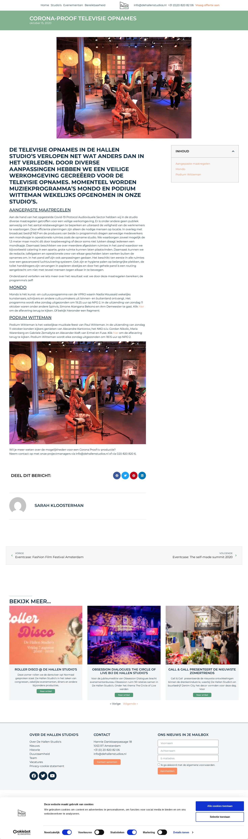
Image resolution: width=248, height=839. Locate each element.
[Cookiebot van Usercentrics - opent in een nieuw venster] (22, 832)
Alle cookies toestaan (219, 806)
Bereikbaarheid (95, 5)
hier (141, 306)
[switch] (99, 832)
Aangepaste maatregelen (193, 163)
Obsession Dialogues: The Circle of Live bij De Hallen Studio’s (124, 671)
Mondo (180, 169)
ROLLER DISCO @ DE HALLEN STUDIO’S (46, 669)
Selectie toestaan (220, 816)
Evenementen (73, 5)
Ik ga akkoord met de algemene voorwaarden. (188, 764)
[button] (117, 475)
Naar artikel (46, 691)
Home (45, 5)
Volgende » (130, 703)
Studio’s (56, 5)
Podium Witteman (188, 174)
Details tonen (181, 832)
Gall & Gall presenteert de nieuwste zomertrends (202, 671)
